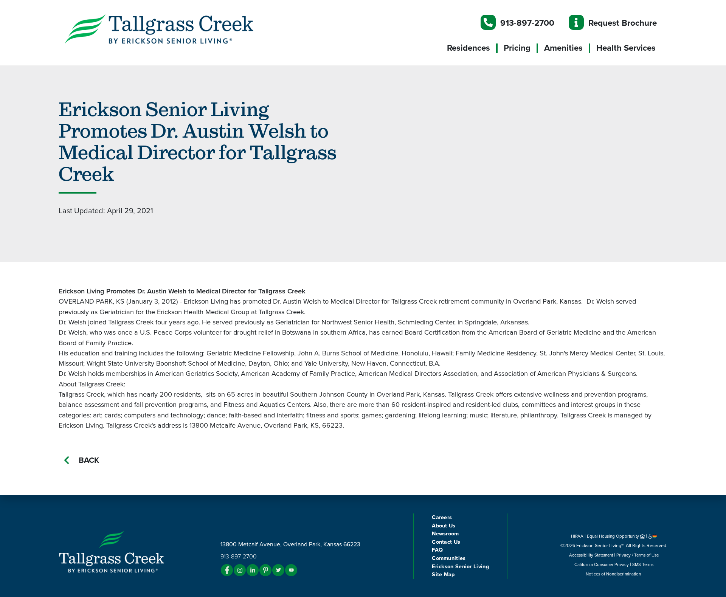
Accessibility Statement (591, 555)
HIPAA (577, 536)
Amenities (563, 48)
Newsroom (445, 533)
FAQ (437, 550)
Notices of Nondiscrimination (614, 574)
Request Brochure (622, 23)
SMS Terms (642, 564)
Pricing (517, 48)
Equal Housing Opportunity (613, 536)
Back (89, 460)
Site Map (443, 574)
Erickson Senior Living (460, 566)
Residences (468, 48)
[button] (174, 28)
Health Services (626, 48)
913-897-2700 (527, 23)
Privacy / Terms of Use (637, 555)
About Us (443, 526)
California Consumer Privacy (601, 564)
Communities (448, 558)
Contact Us (446, 542)
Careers (442, 517)
